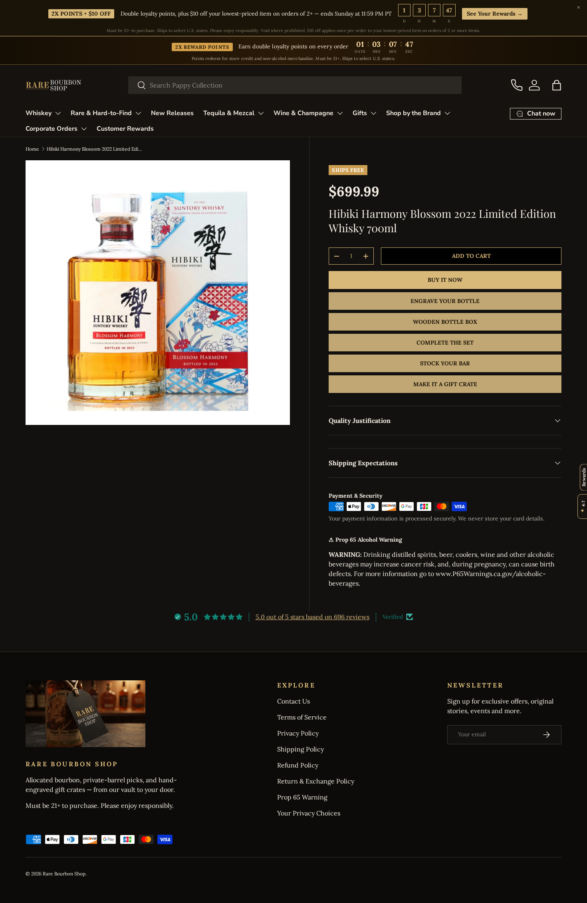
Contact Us (293, 701)
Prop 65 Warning (302, 797)
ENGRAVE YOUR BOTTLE (445, 301)
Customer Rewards (125, 128)
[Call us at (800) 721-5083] (517, 85)
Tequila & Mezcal (228, 113)
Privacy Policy (298, 733)
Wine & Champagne (303, 113)
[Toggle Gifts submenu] (373, 113)
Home (32, 149)
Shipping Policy (300, 749)
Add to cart (471, 255)
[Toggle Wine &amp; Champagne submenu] (340, 113)
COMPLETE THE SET (445, 342)
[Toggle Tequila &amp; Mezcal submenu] (261, 113)
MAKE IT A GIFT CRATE (445, 384)
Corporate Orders (51, 128)
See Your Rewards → (495, 13)
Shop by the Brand (413, 113)
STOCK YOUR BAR (445, 363)
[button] (556, 85)
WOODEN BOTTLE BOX (445, 321)
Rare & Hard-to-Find (101, 113)
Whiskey (39, 113)
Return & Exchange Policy (315, 781)
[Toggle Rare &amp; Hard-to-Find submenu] (138, 113)
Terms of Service (302, 717)
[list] (158, 293)
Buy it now (445, 279)
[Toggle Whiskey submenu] (58, 113)
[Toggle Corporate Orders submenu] (84, 129)
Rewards (584, 477)
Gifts (360, 113)
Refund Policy (297, 765)
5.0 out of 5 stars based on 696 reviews (312, 617)
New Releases (172, 113)
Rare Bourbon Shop (64, 874)
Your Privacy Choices (308, 813)
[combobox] (295, 85)
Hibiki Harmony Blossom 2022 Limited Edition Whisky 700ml (95, 149)
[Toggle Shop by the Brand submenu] (447, 113)
